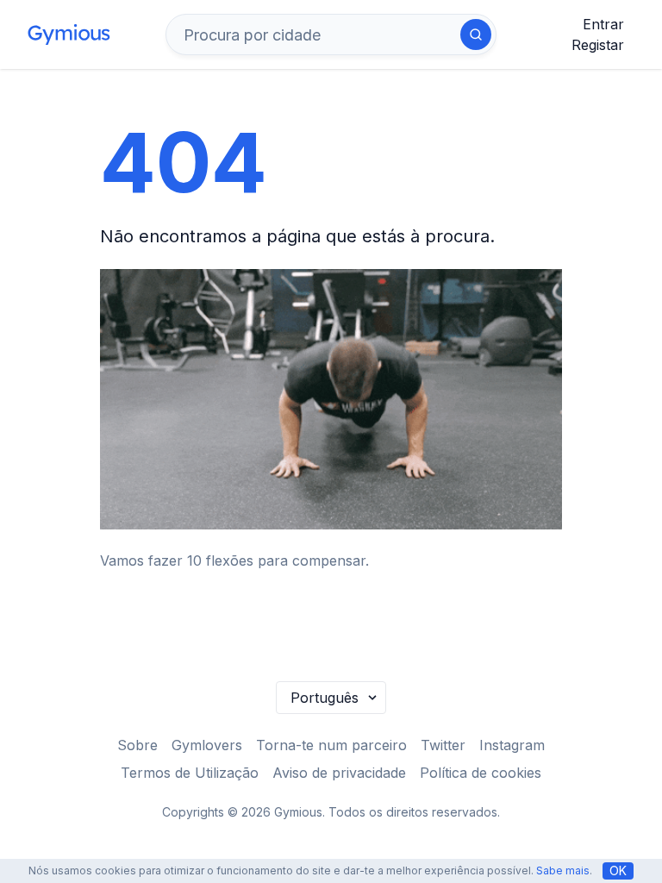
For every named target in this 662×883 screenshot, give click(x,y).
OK (618, 870)
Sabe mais (563, 870)
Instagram (512, 745)
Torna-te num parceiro (331, 745)
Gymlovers (207, 745)
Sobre (137, 745)
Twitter (443, 745)
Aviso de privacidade (339, 772)
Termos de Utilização (190, 772)
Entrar (603, 24)
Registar (597, 44)
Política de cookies (480, 772)
